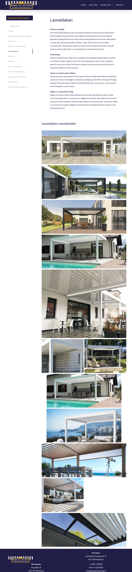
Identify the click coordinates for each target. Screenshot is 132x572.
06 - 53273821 (97, 567)
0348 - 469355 (97, 564)
